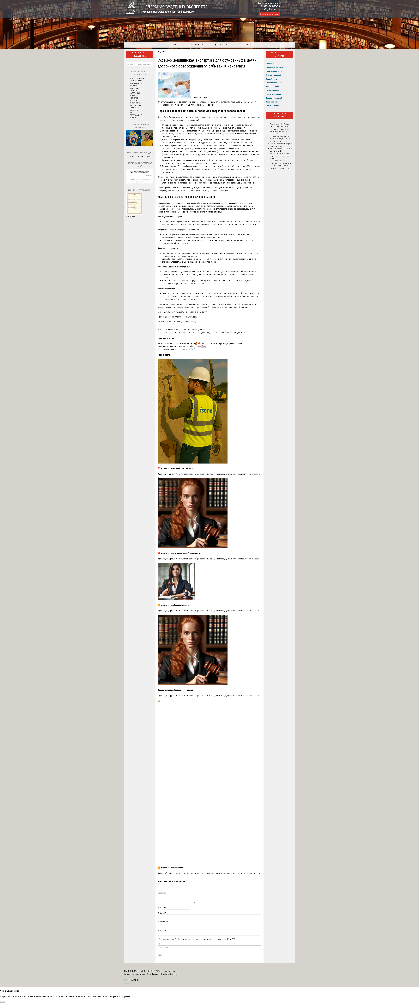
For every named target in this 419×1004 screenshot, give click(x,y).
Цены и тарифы (221, 44)
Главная (172, 44)
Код (164, 893)
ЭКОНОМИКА (134, 98)
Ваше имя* (162, 913)
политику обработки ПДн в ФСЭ (222, 939)
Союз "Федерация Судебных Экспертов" (163, 974)
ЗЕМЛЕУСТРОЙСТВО (137, 81)
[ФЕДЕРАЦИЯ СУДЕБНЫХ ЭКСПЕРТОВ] (130, 14)
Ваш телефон (163, 921)
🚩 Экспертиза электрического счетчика (175, 468)
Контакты (246, 44)
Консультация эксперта (279, 115)
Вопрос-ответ (197, 44)
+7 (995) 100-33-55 (269, 6)
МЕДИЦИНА (161, 52)
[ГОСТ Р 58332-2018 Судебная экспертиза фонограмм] (139, 183)
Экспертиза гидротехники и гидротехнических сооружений (181, 329)
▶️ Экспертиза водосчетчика (170, 867)
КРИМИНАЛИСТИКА (136, 83)
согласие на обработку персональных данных (182, 939)
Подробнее (125, 996)
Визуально (160, 893)
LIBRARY (133, 118)
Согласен (2, 1001)
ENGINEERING (134, 100)
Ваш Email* (162, 908)
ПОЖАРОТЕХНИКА (136, 105)
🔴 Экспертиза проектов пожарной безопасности (179, 553)
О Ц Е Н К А (134, 95)
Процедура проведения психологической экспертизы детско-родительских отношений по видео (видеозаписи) (202, 332)
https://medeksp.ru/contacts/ (186, 317)
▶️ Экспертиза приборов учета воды (173, 605)
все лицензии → (131, 216)
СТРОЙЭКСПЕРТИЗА (137, 78)
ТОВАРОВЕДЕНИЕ (136, 115)
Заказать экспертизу (269, 14)
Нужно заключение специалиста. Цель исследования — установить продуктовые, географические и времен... (281, 153)
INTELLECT (133, 113)
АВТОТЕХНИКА (135, 88)
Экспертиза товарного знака (140, 156)
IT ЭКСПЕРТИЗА (135, 103)
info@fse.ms (269, 9)
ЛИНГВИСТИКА (135, 108)
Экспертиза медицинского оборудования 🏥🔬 (176, 349)
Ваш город (162, 930)
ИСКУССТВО (134, 110)
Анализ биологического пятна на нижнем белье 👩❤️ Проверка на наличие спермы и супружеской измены (200, 343)
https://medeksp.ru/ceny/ (186, 322)
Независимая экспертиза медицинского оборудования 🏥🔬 (182, 346)
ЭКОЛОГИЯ (134, 91)
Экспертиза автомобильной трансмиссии (175, 690)
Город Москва (271, 63)
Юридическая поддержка (139, 54)
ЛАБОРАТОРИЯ (135, 93)
